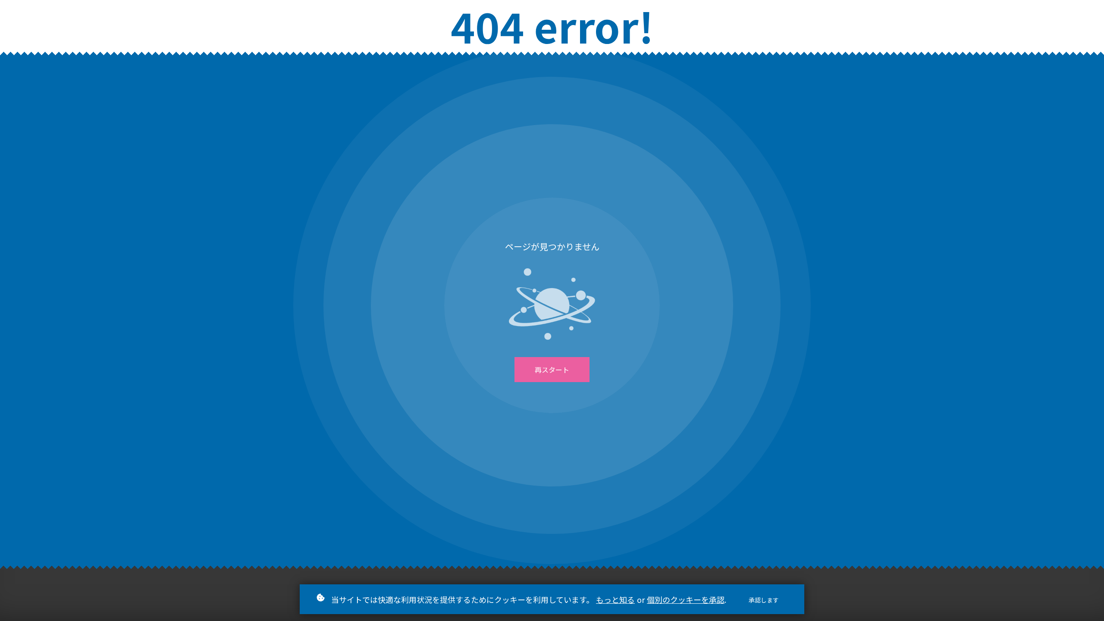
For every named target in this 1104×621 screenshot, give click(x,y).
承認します (764, 600)
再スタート (552, 369)
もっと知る (615, 599)
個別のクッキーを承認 (685, 599)
